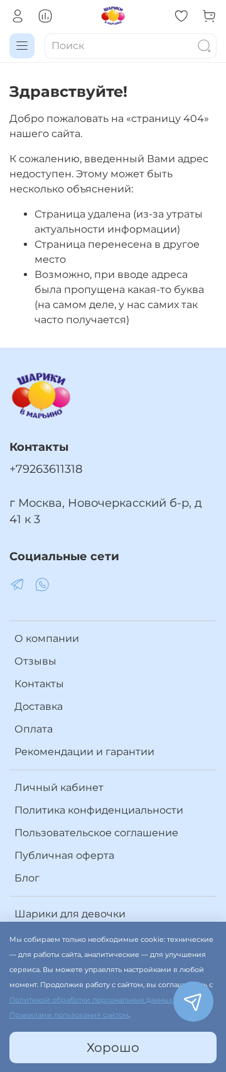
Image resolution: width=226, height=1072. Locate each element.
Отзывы (35, 661)
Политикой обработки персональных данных (91, 1000)
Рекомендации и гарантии (84, 752)
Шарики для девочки (70, 914)
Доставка (38, 706)
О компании (46, 638)
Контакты (39, 684)
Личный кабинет (59, 787)
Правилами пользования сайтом (69, 1015)
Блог (27, 878)
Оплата (33, 729)
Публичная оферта (64, 855)
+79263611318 (45, 468)
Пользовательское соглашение (96, 833)
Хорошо (113, 1047)
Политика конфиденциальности (98, 810)
